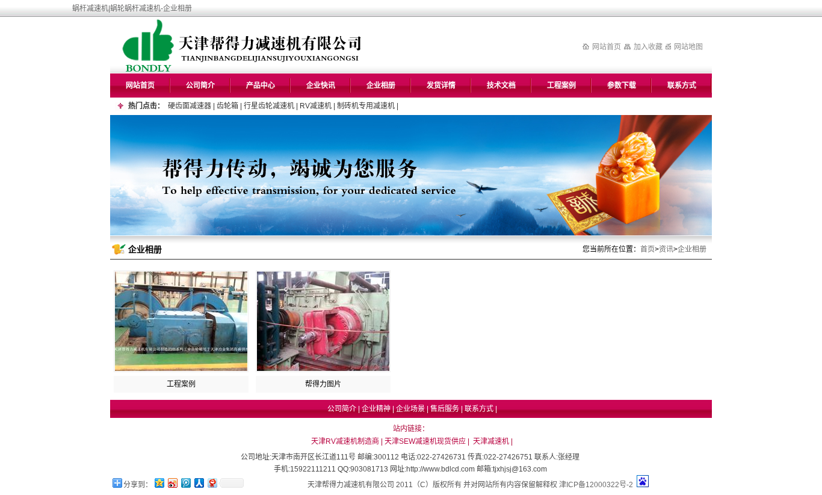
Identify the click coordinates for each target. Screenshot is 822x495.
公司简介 (200, 85)
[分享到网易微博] (211, 482)
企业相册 (380, 85)
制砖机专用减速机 (366, 106)
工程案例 (561, 85)
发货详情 (441, 85)
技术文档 (501, 85)
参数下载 (621, 85)
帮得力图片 (323, 384)
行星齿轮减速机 (269, 106)
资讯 (666, 249)
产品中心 (260, 85)
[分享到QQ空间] (158, 482)
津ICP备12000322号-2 (596, 485)
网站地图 (688, 47)
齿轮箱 (227, 106)
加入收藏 (648, 47)
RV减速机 (316, 106)
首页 (647, 249)
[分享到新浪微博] (172, 482)
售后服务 (444, 409)
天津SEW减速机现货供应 (425, 441)
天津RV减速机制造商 (345, 441)
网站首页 (606, 47)
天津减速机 (491, 441)
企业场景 (410, 409)
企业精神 (376, 409)
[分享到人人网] (198, 482)
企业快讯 (320, 85)
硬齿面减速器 (189, 106)
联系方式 (681, 85)
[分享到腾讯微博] (185, 482)
